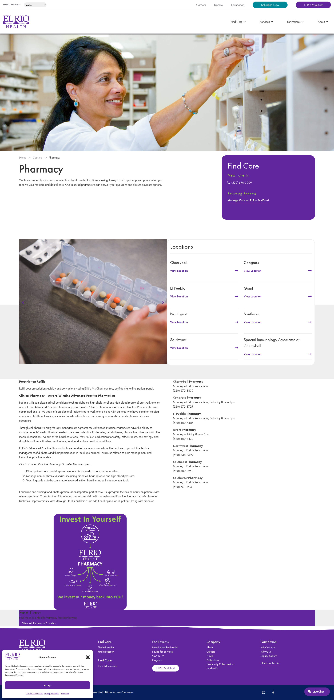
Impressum (65, 693)
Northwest (180, 446)
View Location (179, 271)
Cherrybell (180, 381)
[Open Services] (272, 21)
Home (22, 157)
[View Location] (236, 271)
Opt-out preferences (34, 693)
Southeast (180, 462)
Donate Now (270, 663)
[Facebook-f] (273, 692)
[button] (88, 657)
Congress (179, 397)
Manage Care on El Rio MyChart (248, 200)
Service (37, 157)
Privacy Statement (51, 693)
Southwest (180, 478)
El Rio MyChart (93, 388)
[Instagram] (263, 692)
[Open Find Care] (244, 21)
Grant (177, 430)
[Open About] (327, 21)
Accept (47, 685)
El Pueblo (179, 414)
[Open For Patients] (302, 21)
